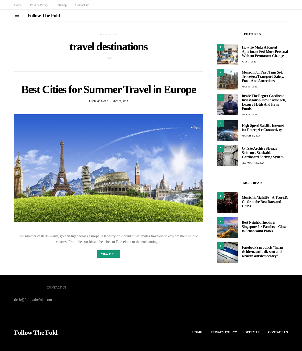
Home (17, 5)
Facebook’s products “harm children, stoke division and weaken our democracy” (262, 251)
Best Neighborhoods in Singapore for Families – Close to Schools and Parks (264, 226)
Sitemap (62, 5)
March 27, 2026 (251, 135)
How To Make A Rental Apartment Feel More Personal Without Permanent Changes (265, 51)
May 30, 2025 (120, 101)
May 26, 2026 (249, 114)
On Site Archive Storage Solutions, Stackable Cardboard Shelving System (262, 152)
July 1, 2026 (249, 61)
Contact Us (82, 5)
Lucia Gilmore (98, 101)
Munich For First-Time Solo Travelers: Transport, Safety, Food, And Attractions (263, 76)
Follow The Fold (43, 15)
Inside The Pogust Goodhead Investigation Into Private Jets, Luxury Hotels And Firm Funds (264, 102)
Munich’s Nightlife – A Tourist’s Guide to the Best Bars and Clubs (265, 201)
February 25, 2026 (253, 162)
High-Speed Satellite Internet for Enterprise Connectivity (263, 128)
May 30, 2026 (249, 86)
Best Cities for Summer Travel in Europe (108, 89)
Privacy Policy (39, 5)
